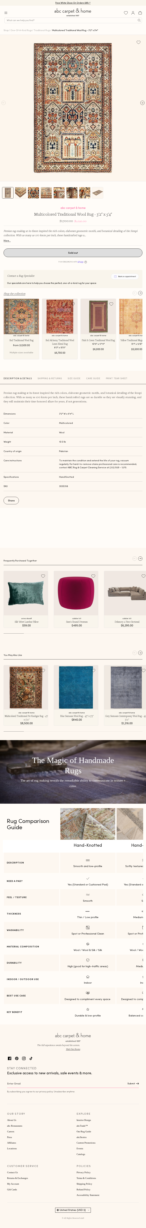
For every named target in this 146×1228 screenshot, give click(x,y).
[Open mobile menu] (5, 12)
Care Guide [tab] (93, 378)
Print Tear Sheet (116, 378)
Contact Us (12, 1172)
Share (11, 500)
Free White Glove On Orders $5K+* (73, 3)
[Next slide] (140, 293)
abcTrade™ (82, 1126)
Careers (10, 1131)
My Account (13, 1184)
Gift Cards (12, 1189)
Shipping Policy (84, 1184)
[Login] (133, 12)
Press (9, 1137)
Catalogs (81, 1154)
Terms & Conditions (86, 1178)
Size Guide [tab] (74, 378)
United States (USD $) (73, 1210)
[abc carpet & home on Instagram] (24, 1058)
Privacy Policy (84, 1172)
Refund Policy (83, 1189)
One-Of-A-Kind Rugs (21, 30)
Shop (6, 30)
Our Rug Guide (84, 1131)
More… (7, 240)
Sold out (73, 252)
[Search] (139, 20)
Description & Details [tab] (18, 378)
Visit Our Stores (73, 1049)
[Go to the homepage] (73, 16)
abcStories (82, 1137)
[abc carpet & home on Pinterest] (17, 1058)
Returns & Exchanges (17, 1178)
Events (80, 1148)
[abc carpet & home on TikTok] (31, 1058)
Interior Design (84, 1120)
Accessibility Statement (88, 1195)
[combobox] (73, 20)
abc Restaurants (14, 1126)
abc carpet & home (73, 208)
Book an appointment (127, 276)
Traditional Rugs (42, 30)
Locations (12, 1148)
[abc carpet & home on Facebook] (9, 1058)
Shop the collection (14, 293)
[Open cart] (140, 12)
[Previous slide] (134, 293)
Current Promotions (86, 1143)
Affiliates (11, 1143)
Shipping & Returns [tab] (50, 378)
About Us (11, 1120)
